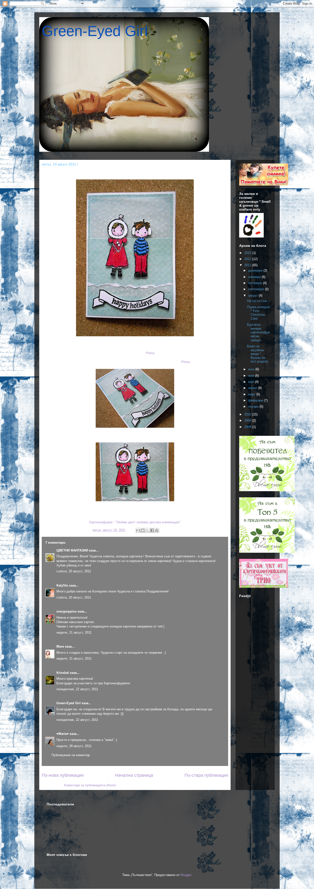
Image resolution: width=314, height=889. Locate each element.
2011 (248, 265)
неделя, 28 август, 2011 (74, 746)
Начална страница (134, 775)
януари (254, 406)
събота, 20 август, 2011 (73, 571)
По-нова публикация (63, 775)
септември (256, 289)
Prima (150, 353)
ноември (255, 277)
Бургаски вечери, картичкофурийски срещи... (258, 332)
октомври (255, 283)
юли (251, 369)
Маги (60, 646)
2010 (248, 414)
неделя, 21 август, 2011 (74, 632)
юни (251, 375)
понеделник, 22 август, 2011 (77, 689)
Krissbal (62, 673)
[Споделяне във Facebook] (152, 530)
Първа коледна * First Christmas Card (258, 312)
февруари (256, 400)
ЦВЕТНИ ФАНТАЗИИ (72, 550)
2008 (248, 427)
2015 (248, 253)
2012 (248, 259)
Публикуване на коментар (71, 755)
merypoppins (66, 611)
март (252, 394)
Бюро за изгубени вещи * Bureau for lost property (257, 353)
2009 (248, 420)
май (251, 382)
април (253, 388)
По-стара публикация (206, 775)
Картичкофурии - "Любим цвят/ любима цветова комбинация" (135, 522)
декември (255, 270)
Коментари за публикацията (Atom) (90, 785)
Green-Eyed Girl (95, 31)
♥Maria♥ (62, 734)
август (253, 295)
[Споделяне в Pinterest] (156, 530)
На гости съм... (258, 301)
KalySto (62, 585)
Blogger (186, 875)
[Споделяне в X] (147, 530)
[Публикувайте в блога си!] (142, 530)
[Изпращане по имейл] (138, 530)
